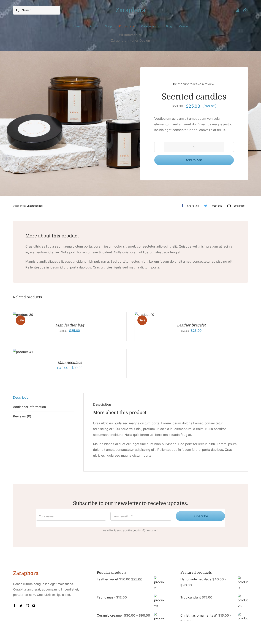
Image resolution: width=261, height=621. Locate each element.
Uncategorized (34, 205)
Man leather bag (69, 325)
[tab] (43, 397)
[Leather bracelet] (144, 315)
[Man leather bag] (23, 315)
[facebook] (14, 605)
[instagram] (27, 605)
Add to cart (194, 160)
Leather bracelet (191, 325)
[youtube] (33, 605)
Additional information (29, 407)
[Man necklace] (23, 352)
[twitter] (21, 605)
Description (21, 397)
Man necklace (70, 362)
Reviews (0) (22, 416)
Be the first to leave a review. (194, 84)
